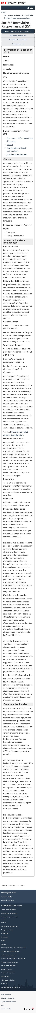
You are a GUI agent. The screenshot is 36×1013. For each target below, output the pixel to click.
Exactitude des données (17, 154)
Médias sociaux (6, 994)
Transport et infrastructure (9, 962)
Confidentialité (6, 1009)
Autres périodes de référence (18, 40)
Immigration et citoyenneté (9, 926)
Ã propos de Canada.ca (8, 1002)
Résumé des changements (18, 35)
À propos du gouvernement (9, 917)
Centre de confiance (7, 900)
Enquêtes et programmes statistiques (17, 18)
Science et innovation (8, 973)
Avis (2, 1005)
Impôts (3, 944)
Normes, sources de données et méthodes (19, 15)
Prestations (4, 937)
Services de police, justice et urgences (13, 958)
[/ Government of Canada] (13, 3)
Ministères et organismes (9, 913)
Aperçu (10, 144)
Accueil (3, 12)
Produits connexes (18, 44)
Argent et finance (6, 969)
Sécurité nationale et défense (10, 951)
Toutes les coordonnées (8, 910)
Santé (3, 940)
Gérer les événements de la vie (10, 987)
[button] (18, 8)
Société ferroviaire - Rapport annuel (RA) (18, 31)
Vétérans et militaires (8, 980)
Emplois (3, 922)
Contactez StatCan (7, 897)
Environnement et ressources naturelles (13, 948)
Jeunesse (4, 983)
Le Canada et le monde (8, 966)
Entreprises (4, 933)
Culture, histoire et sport (9, 955)
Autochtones (5, 976)
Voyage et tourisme (7, 930)
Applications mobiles (7, 998)
